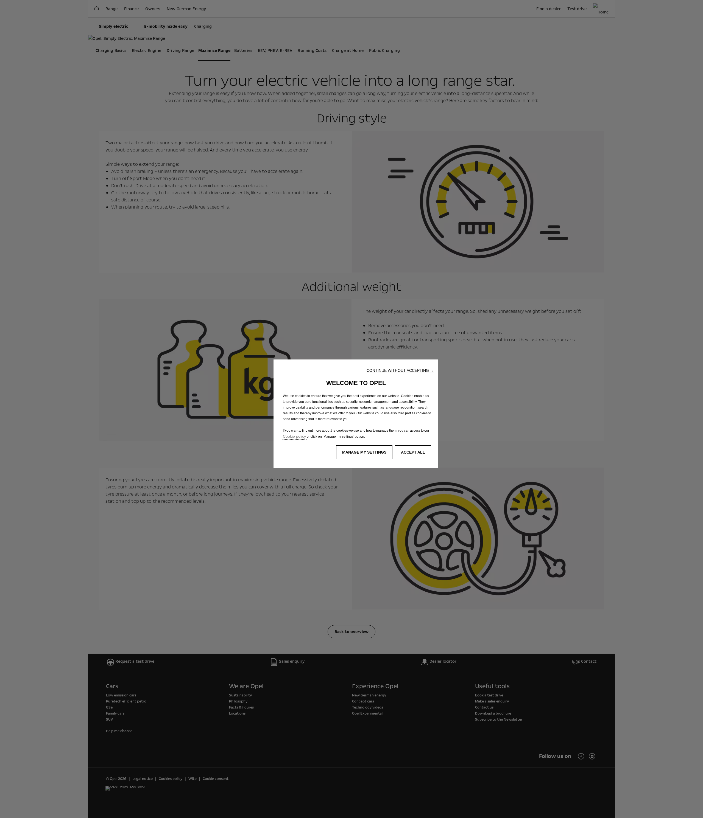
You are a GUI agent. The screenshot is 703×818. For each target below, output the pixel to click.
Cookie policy (294, 436)
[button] (400, 370)
